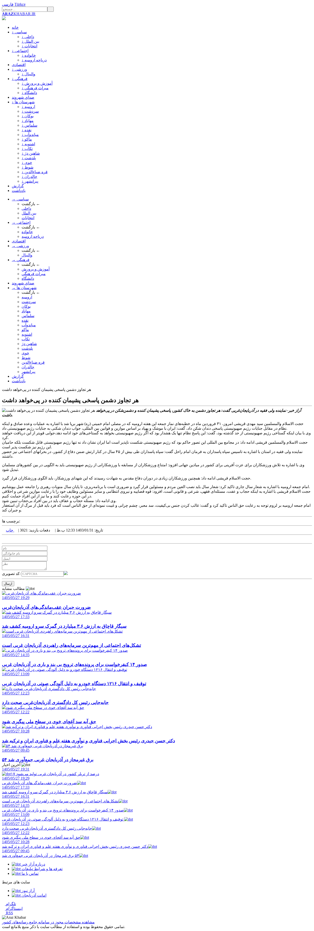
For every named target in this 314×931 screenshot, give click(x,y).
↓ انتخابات (29, 46)
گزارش (18, 186)
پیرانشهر (28, 372)
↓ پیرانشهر (30, 181)
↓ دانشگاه (29, 93)
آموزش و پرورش (36, 269)
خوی (25, 353)
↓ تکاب (27, 148)
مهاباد (26, 311)
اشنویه (27, 334)
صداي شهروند (23, 97)
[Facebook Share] (11, 539)
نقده (25, 320)
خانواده (27, 232)
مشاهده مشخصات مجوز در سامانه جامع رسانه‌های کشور (48, 922)
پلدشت (27, 348)
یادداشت (19, 190)
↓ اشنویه (28, 144)
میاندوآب (29, 325)
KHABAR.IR (19, 14)
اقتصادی (19, 65)
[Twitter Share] (3, 539)
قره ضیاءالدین (33, 362)
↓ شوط (27, 167)
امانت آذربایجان (33, 895)
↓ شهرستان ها (23, 102)
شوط (26, 358)
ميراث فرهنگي (34, 274)
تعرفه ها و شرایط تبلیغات (42, 869)
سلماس (28, 316)
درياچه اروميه (33, 236)
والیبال (27, 255)
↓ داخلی (28, 37)
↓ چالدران (29, 176)
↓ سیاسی (19, 32)
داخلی (26, 208)
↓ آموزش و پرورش (37, 83)
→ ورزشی (20, 246)
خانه (15, 27)
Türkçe (20, 4)
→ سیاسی (20, 199)
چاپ (10, 530)
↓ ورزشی (19, 69)
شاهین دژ (29, 344)
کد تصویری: (12, 574)
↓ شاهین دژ (31, 153)
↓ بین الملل (30, 41)
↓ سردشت (30, 111)
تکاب (26, 339)
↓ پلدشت (29, 158)
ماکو (25, 330)
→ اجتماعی (21, 222)
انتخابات (28, 218)
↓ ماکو (27, 139)
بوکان (26, 306)
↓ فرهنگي (19, 79)
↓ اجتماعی (20, 51)
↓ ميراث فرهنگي (35, 88)
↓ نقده (26, 130)
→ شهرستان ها (24, 288)
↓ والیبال (28, 74)
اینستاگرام (14, 908)
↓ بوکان (28, 116)
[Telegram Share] (15, 539)
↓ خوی (27, 162)
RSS (9, 913)
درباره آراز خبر (33, 864)
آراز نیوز (28, 891)
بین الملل (29, 213)
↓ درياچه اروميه (34, 60)
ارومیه (27, 297)
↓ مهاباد (28, 121)
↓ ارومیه (28, 107)
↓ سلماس (29, 125)
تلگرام (10, 904)
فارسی (7, 4)
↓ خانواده (29, 55)
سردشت (29, 302)
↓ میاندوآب (30, 135)
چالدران (28, 367)
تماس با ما (30, 873)
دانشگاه (28, 278)
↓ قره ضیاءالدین (35, 172)
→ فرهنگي (20, 260)
